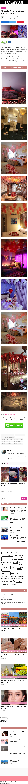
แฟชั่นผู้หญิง (19, 581)
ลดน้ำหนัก (10, 562)
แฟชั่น (12, 581)
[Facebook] (9, 42)
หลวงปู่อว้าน (4, 720)
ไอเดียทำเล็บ (5, 584)
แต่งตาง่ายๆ (19, 570)
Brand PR (8, 503)
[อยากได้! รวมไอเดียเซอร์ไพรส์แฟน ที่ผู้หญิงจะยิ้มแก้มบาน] (14, 474)
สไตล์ (25, 565)
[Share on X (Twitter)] (12, 22)
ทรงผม (14, 558)
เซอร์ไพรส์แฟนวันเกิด (18, 443)
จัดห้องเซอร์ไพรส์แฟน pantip (8, 437)
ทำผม (3, 560)
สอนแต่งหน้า (19, 565)
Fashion (10, 552)
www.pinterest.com (10, 414)
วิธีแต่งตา (21, 562)
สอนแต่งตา (12, 565)
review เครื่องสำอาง (7, 555)
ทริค (24, 558)
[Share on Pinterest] (20, 22)
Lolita (7, 16)
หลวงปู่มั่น (3, 721)
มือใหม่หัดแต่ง (20, 560)
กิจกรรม (14, 503)
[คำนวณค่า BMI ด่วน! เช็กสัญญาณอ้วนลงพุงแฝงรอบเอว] (4, 741)
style (15, 555)
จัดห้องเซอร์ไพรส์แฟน (19, 435)
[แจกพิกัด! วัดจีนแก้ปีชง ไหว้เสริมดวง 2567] (14, 619)
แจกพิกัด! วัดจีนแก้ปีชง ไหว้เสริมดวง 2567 (12, 630)
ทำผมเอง (7, 560)
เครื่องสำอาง (6, 567)
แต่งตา (13, 570)
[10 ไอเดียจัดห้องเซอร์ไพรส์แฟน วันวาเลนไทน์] (14, 31)
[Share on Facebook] (5, 22)
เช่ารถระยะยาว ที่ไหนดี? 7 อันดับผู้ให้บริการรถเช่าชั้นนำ (17, 761)
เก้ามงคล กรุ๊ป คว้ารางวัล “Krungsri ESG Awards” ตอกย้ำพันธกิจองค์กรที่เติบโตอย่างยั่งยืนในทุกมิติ (18, 529)
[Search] (26, 2)
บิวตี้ (12, 560)
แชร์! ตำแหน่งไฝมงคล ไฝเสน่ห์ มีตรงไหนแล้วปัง (13, 708)
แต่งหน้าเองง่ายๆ (11, 578)
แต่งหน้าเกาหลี (21, 576)
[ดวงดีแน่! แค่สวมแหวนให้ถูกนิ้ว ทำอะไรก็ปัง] (14, 645)
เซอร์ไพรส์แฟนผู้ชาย (18, 441)
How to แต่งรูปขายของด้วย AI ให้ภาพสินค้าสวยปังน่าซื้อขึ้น (18, 747)
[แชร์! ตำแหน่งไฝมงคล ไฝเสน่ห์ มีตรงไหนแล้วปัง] (14, 697)
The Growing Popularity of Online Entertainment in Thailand (18, 754)
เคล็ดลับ (13, 567)
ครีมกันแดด (9, 558)
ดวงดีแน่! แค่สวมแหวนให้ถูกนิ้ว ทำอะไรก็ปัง (13, 656)
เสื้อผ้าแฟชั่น (4, 570)
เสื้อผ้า (22, 567)
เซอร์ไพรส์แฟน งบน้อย (18, 439)
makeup (17, 552)
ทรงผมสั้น (20, 558)
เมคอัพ (18, 567)
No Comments (5, 18)
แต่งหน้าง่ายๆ (14, 573)
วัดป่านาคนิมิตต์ (4, 717)
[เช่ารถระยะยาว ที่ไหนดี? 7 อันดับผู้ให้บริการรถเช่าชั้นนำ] (4, 762)
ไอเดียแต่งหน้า (13, 584)
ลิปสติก (15, 562)
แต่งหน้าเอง (4, 578)
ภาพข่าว (19, 503)
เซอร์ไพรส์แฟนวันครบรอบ (7, 443)
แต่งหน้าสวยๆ (5, 576)
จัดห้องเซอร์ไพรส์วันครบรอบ (8, 435)
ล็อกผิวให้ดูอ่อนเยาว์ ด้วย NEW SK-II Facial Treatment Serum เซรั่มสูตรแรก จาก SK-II (18, 733)
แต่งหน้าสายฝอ (14, 576)
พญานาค (3, 723)
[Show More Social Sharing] (25, 22)
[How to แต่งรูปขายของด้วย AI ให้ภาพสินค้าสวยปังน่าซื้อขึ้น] (4, 748)
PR (3, 503)
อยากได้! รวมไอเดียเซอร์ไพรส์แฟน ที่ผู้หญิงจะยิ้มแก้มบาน (13, 484)
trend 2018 (21, 555)
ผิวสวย (15, 560)
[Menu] (2, 2)
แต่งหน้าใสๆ (5, 581)
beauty (4, 552)
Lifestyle (4, 7)
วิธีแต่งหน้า (5, 565)
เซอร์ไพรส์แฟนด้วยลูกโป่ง (7, 441)
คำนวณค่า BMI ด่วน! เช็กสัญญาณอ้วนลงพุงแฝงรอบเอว (18, 740)
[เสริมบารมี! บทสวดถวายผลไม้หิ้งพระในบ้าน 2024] (14, 671)
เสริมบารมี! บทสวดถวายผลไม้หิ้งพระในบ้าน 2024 (12, 682)
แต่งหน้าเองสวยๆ (19, 578)
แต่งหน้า (5, 573)
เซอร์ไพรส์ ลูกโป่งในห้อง (7, 439)
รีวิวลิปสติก (4, 562)
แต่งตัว (9, 570)
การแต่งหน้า (4, 558)
